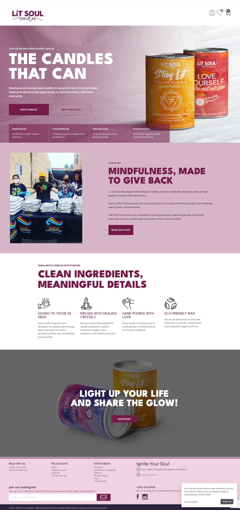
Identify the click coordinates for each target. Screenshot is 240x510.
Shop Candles (28, 109)
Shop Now (124, 419)
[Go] (104, 497)
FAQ (96, 478)
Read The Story (71, 109)
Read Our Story (121, 230)
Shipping (98, 467)
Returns (98, 473)
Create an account (18, 467)
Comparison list (59, 475)
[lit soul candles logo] (28, 15)
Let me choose (191, 502)
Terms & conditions (18, 470)
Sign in (54, 467)
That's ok (227, 501)
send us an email (149, 475)
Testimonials (100, 481)
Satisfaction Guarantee (105, 470)
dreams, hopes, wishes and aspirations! (88, 508)
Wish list (55, 473)
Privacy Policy (101, 475)
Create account (58, 470)
